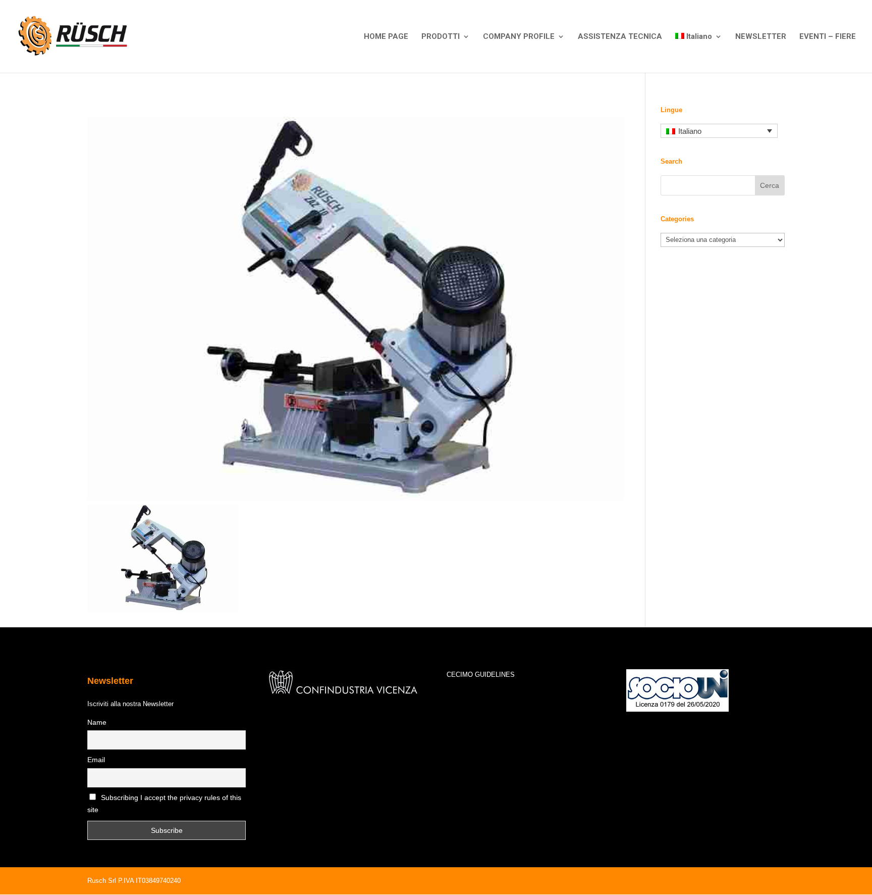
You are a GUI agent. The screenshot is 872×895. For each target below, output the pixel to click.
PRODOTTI (440, 37)
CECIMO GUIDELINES (481, 674)
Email (96, 760)
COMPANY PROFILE (519, 37)
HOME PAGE (386, 37)
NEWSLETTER (760, 37)
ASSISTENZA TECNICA (620, 37)
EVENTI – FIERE (827, 37)
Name (96, 722)
